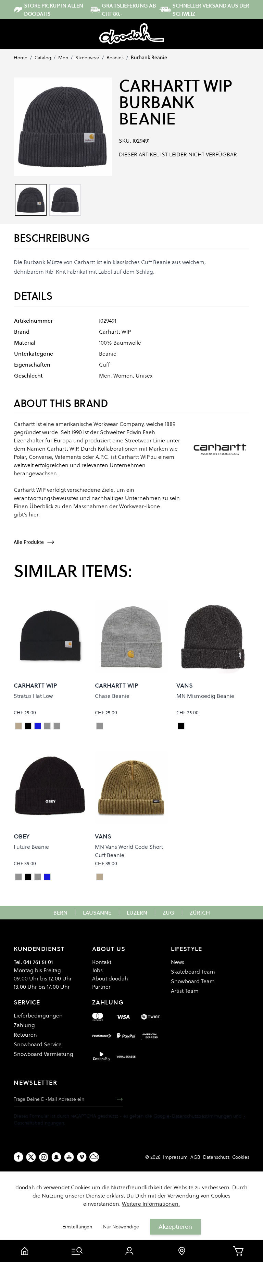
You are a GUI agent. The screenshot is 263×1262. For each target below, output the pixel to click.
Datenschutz (216, 1157)
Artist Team (185, 991)
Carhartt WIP (175, 85)
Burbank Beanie (149, 57)
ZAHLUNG (107, 1002)
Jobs (97, 970)
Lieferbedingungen (38, 1015)
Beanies (115, 57)
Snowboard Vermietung (43, 1054)
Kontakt (101, 962)
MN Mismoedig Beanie (205, 696)
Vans (184, 685)
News (177, 962)
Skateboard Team (193, 971)
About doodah (110, 978)
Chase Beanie (112, 696)
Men (63, 57)
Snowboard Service (38, 1044)
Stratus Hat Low (33, 696)
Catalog (43, 57)
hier (33, 514)
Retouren (25, 1034)
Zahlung (24, 1025)
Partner (101, 986)
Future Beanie (31, 846)
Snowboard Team (193, 981)
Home (20, 57)
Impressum (175, 1157)
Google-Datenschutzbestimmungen (192, 1115)
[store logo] (131, 34)
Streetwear (87, 57)
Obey (21, 836)
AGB (195, 1157)
